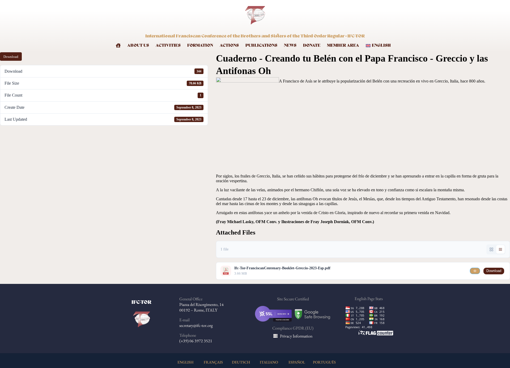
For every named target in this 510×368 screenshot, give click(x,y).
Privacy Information (296, 336)
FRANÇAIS (213, 362)
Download (10, 57)
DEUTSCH (241, 362)
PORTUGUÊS (324, 362)
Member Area (343, 45)
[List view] (500, 249)
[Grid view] (491, 249)
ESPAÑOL (296, 362)
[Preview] (475, 271)
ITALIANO (269, 362)
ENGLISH (185, 362)
